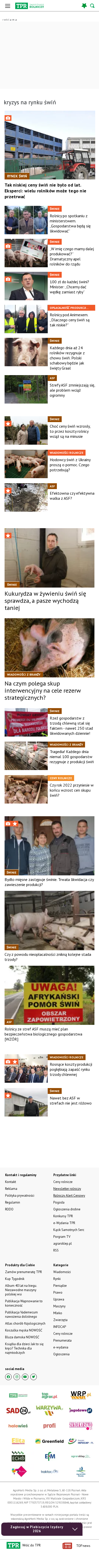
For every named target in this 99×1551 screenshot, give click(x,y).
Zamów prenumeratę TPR (23, 1272)
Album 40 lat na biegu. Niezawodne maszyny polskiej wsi (21, 1289)
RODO (9, 1209)
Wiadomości (62, 1272)
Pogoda (58, 1202)
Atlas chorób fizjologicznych (25, 1323)
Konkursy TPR (63, 1216)
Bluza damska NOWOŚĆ (22, 1337)
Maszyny (59, 1306)
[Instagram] (16, 1377)
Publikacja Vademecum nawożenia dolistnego (21, 1314)
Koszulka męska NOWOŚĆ (23, 1330)
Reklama (11, 1189)
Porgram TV (61, 1237)
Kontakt (10, 1182)
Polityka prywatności (19, 1195)
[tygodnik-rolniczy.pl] (29, 6)
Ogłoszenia (61, 1354)
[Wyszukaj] (92, 5)
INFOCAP (59, 1327)
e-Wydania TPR (64, 1223)
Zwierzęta (60, 1320)
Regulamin (12, 1202)
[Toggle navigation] (8, 5)
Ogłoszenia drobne (66, 1209)
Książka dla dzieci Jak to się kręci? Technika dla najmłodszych (24, 1348)
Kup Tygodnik (14, 1279)
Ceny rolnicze (63, 1333)
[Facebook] (8, 1377)
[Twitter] (33, 1377)
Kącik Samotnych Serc (68, 1230)
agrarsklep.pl (62, 1243)
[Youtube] (25, 1377)
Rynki (57, 1279)
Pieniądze (60, 1285)
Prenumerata (62, 1340)
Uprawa (58, 1299)
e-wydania (60, 1347)
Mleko (57, 1313)
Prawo (57, 1292)
